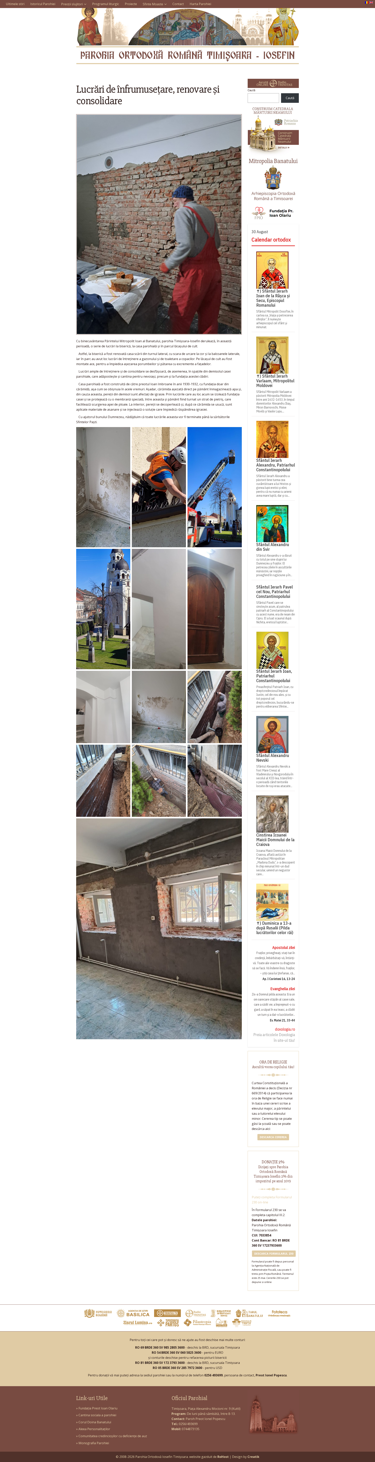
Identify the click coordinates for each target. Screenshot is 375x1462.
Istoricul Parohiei (42, 4)
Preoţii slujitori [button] (72, 4)
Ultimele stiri (15, 4)
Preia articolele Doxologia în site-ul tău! (274, 1037)
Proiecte (131, 4)
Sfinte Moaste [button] (153, 4)
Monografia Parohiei (94, 1443)
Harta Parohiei (200, 4)
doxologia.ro (285, 1029)
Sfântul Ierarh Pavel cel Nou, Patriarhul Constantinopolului (274, 592)
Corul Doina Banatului (95, 1422)
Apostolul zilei (283, 947)
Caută (251, 90)
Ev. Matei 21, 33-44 (282, 1020)
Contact (178, 4)
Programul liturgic (105, 4)
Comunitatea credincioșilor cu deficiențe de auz (113, 1436)
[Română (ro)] (367, 2)
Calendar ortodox (271, 239)
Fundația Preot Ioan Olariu (98, 1408)
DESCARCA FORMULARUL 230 (273, 1253)
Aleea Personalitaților (94, 1429)
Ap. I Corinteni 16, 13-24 (278, 979)
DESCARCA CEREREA (273, 1137)
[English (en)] (371, 2)
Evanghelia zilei (282, 988)
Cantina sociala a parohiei (97, 1415)
